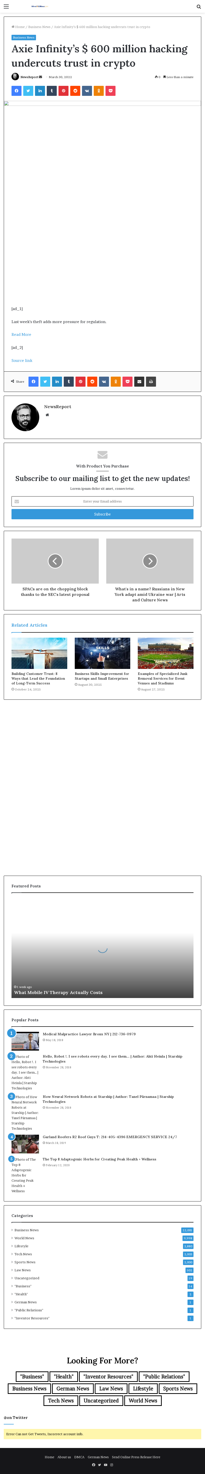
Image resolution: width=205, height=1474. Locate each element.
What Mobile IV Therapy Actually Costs (58, 992)
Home (19, 27)
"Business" (23, 1286)
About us (64, 1457)
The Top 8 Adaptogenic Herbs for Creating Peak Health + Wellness (99, 1159)
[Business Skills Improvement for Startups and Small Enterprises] (102, 653)
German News (25, 1302)
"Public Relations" (28, 1310)
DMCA (79, 1457)
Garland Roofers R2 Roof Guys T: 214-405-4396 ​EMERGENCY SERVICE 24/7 (110, 1137)
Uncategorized (26, 1278)
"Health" (21, 1294)
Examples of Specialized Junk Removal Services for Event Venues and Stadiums (163, 678)
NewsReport (29, 77)
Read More (21, 334)
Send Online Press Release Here (136, 1457)
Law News (22, 1270)
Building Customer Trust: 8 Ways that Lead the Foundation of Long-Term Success (38, 678)
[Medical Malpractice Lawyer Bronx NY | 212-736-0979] (25, 1041)
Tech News (23, 1254)
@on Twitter (16, 1417)
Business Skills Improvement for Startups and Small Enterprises (102, 676)
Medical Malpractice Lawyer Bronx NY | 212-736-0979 (89, 1034)
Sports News (25, 1262)
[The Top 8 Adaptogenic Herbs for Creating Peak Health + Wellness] (25, 1175)
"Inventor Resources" (32, 1318)
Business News (39, 27)
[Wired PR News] (40, 6)
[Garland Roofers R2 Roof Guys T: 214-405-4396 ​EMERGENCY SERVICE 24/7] (25, 1144)
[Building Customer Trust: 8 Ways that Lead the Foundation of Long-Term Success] (39, 653)
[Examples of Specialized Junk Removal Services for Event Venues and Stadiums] (166, 653)
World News (24, 1238)
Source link (22, 360)
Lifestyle (21, 1246)
